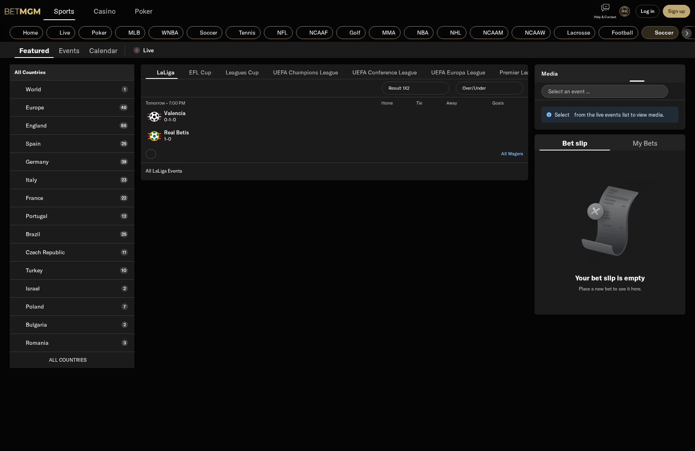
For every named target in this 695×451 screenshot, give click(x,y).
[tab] (34, 50)
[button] (687, 33)
